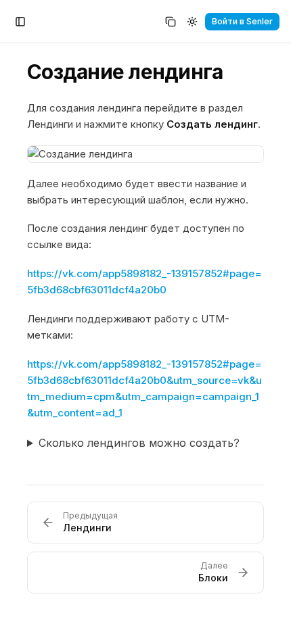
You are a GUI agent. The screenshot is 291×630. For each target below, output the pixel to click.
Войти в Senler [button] (242, 21)
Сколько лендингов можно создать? (139, 443)
